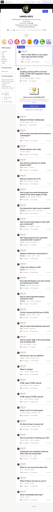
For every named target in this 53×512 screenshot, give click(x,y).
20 (35, 154)
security (27, 497)
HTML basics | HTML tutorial (31, 397)
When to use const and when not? (33, 467)
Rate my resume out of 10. (30, 179)
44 (35, 183)
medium (33, 301)
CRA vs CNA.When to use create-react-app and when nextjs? (34, 56)
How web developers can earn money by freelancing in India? (35, 282)
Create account (47, 2)
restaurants (29, 210)
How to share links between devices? (35, 326)
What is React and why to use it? (33, 481)
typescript (34, 242)
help (21, 167)
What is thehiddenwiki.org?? (31, 495)
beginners (28, 285)
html (27, 226)
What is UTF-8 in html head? (31, 410)
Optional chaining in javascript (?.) (34, 253)
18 (35, 331)
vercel (26, 78)
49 (35, 360)
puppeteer (31, 78)
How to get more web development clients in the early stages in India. (34, 193)
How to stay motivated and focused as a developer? (35, 135)
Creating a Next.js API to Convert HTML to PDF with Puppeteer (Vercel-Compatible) (35, 74)
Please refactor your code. (30, 149)
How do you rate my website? (32, 356)
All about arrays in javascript (31, 424)
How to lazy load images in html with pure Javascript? (35, 223)
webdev (22, 138)
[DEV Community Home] (2, 2)
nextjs (21, 78)
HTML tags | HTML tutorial (30, 383)
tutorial (37, 226)
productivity (34, 196)
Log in (38, 2)
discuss (22, 242)
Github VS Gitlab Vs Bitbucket (32, 120)
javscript (22, 440)
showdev (31, 181)
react (22, 59)
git (35, 122)
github (27, 122)
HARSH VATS (24, 51)
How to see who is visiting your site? (34, 438)
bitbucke (22, 122)
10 (35, 170)
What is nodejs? (26, 369)
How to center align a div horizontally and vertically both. (35, 341)
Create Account (34, 106)
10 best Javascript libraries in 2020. (34, 312)
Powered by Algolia (28, 2)
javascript (27, 59)
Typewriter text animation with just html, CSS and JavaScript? (34, 453)
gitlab (32, 122)
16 (35, 288)
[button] (4, 41)
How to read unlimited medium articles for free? (32, 298)
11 (35, 429)
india (33, 285)
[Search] (6, 2)
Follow (45, 11)
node (38, 314)
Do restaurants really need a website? (35, 208)
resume (26, 181)
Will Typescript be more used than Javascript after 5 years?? (34, 239)
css (30, 269)
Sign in (41, 109)
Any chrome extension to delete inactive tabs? (33, 164)
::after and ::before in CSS (30, 267)
